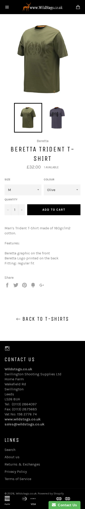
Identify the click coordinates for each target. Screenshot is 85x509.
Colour (49, 179)
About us (12, 457)
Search (10, 450)
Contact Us (66, 505)
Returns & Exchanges (22, 464)
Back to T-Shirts (45, 319)
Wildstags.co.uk (26, 493)
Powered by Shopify (51, 493)
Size (7, 179)
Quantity (11, 199)
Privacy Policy (16, 471)
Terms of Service (18, 479)
